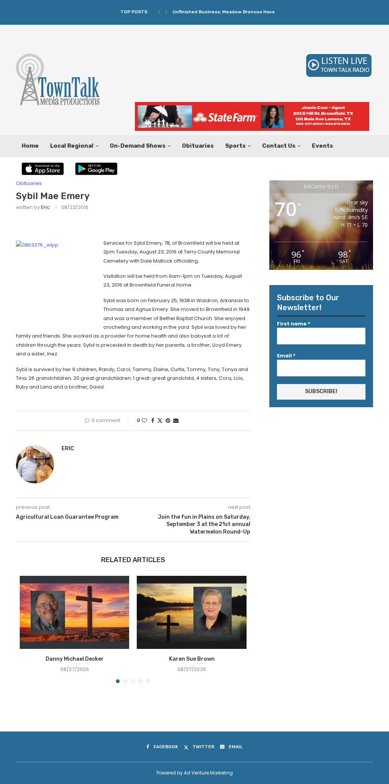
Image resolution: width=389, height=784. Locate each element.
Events (322, 145)
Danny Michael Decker (75, 659)
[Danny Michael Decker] (74, 612)
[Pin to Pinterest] (168, 421)
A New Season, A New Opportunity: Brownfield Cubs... (234, 11)
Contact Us (279, 145)
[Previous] (159, 12)
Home (30, 145)
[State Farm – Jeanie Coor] (252, 105)
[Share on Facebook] (152, 421)
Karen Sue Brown (192, 659)
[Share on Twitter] (160, 421)
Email (286, 355)
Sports (235, 145)
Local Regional (71, 145)
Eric (45, 207)
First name (293, 323)
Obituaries (198, 145)
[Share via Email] (176, 421)
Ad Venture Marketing (208, 773)
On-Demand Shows (138, 145)
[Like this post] (144, 421)
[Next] (166, 12)
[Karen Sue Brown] (191, 612)
